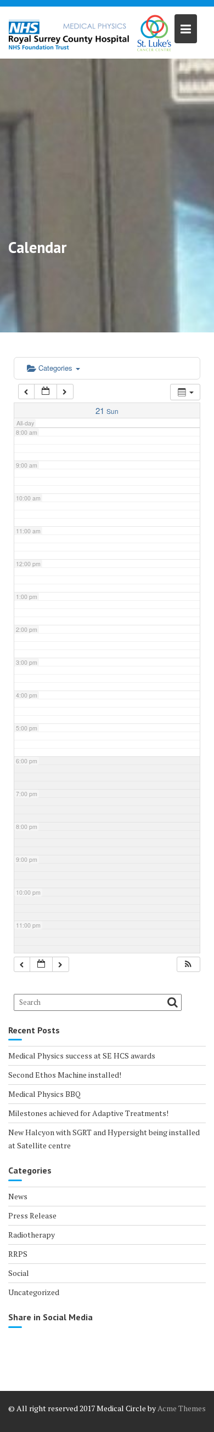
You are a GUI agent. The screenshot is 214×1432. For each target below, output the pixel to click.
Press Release (32, 1215)
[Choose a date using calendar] (45, 392)
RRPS (17, 1254)
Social (18, 1273)
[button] (188, 964)
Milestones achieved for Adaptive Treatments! (88, 1113)
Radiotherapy (31, 1234)
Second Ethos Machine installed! (64, 1074)
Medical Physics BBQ (44, 1094)
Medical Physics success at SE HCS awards (81, 1055)
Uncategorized (33, 1292)
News (17, 1196)
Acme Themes (181, 1408)
